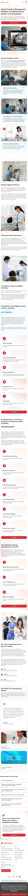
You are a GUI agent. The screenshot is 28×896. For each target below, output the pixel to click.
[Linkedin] (20, 876)
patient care (14, 238)
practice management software (16, 60)
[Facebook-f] (14, 876)
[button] (2, 713)
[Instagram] (17, 876)
